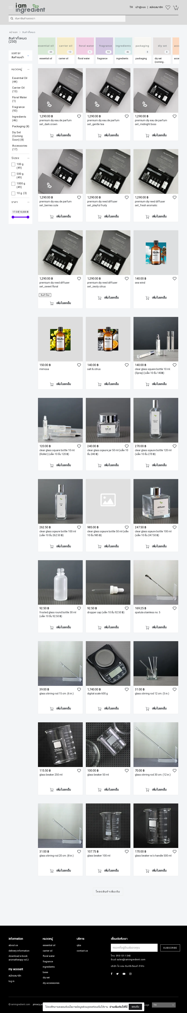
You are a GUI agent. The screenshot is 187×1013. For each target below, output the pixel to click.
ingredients (19, 118)
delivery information (19, 951)
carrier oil (18, 89)
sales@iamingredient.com (131, 959)
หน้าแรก (13, 32)
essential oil (19, 80)
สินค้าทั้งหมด (28, 32)
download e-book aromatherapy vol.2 (19, 958)
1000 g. (21, 185)
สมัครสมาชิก (15, 976)
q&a (79, 945)
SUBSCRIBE (170, 948)
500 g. (20, 175)
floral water (19, 99)
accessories (19, 147)
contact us (82, 951)
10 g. (22, 193)
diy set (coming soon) (18, 136)
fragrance (18, 109)
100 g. (20, 166)
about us (13, 945)
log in (11, 981)
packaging (20, 126)
